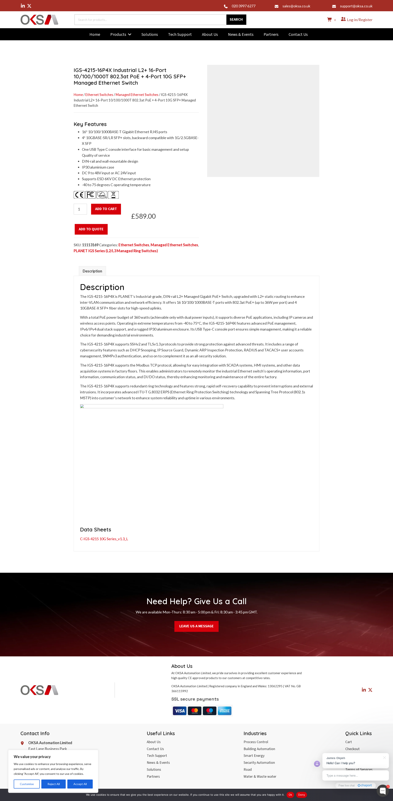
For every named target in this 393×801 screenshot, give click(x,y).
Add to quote (91, 229)
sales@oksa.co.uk (296, 6)
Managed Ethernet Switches (137, 95)
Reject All (53, 784)
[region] (53, 771)
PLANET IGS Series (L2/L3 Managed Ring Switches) (116, 251)
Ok (290, 794)
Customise (27, 784)
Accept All (80, 784)
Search (236, 19)
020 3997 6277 (243, 6)
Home (78, 95)
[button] (22, 6)
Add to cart (106, 209)
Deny (301, 794)
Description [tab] (92, 271)
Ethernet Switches (99, 95)
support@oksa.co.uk (356, 6)
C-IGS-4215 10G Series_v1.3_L (104, 539)
